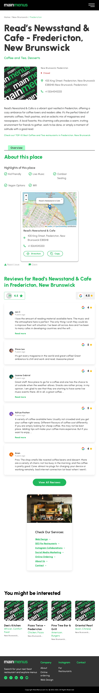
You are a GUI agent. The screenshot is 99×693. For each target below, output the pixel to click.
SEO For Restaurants (46, 543)
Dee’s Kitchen (12, 625)
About (43, 668)
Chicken (32, 632)
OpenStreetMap (61, 226)
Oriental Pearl (84, 625)
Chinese (86, 628)
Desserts (34, 58)
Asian (78, 628)
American (56, 632)
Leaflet (49, 226)
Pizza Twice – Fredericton (37, 627)
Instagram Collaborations (49, 548)
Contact (39, 565)
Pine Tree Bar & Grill (61, 627)
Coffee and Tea (15, 58)
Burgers (55, 635)
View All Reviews (49, 482)
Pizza (41, 632)
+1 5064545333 (53, 91)
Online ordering (45, 674)
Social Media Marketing (48, 552)
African (8, 628)
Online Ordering (44, 556)
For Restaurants (65, 670)
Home (7, 17)
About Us (40, 561)
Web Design (41, 539)
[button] (49, 207)
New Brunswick (20, 17)
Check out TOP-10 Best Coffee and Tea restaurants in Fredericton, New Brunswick (47, 135)
